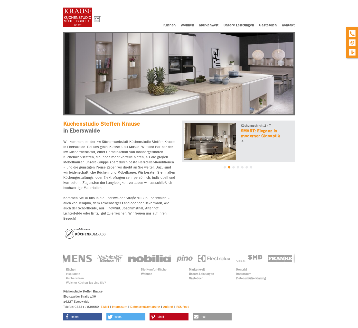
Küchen (71, 269)
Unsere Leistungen (201, 274)
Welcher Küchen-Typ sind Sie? (86, 282)
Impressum (243, 274)
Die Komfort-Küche (154, 269)
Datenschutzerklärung (251, 278)
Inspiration (73, 274)
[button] (82, 316)
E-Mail (105, 307)
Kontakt (241, 269)
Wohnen (146, 274)
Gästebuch (196, 278)
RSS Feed (182, 307)
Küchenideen (75, 278)
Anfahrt (168, 307)
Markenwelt (197, 269)
